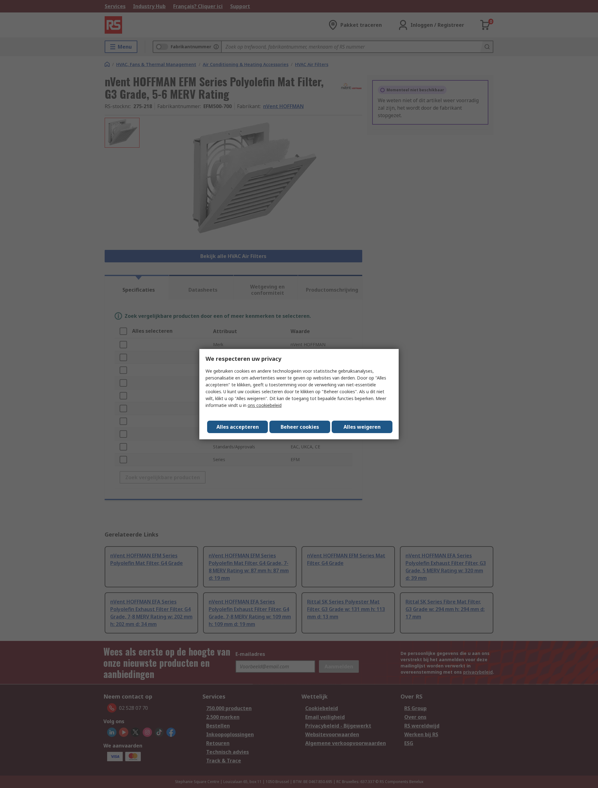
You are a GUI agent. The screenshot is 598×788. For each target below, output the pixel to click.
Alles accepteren (237, 426)
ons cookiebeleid (265, 405)
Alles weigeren (362, 426)
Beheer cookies (300, 426)
